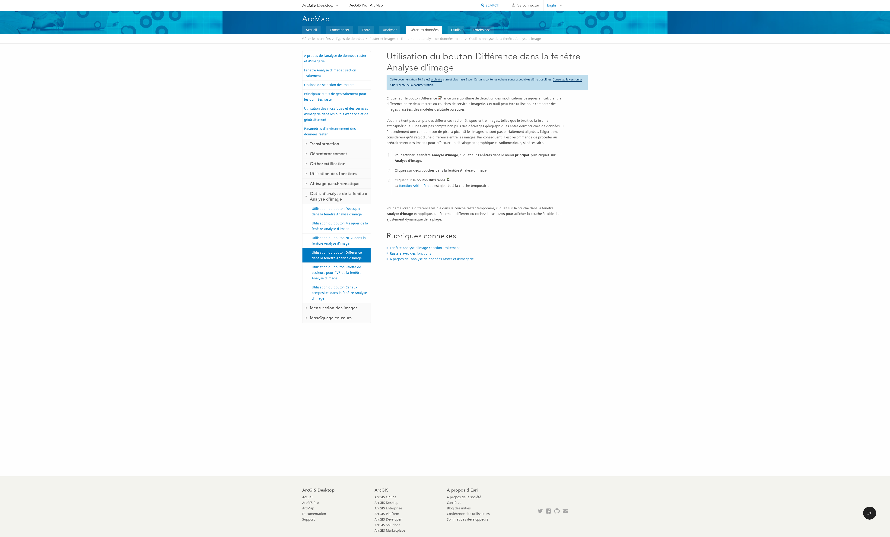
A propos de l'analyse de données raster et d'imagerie (335, 58)
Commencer (339, 29)
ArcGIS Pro (358, 5)
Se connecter (528, 5)
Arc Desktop (318, 5)
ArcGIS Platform (387, 513)
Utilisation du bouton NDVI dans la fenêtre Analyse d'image (339, 241)
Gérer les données (424, 29)
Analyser (390, 29)
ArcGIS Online (385, 497)
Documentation (314, 513)
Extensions (481, 29)
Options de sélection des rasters (329, 85)
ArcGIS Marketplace (390, 530)
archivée (436, 79)
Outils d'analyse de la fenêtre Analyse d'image (505, 38)
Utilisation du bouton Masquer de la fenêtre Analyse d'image (340, 226)
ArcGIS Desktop (386, 502)
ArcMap (376, 5)
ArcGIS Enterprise (388, 508)
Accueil (311, 29)
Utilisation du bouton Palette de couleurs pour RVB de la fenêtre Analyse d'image (336, 272)
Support (308, 519)
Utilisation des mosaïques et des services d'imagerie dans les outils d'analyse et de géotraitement (336, 114)
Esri (578, 5)
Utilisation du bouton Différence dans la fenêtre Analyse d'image (337, 255)
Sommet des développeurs (467, 519)
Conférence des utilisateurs (468, 513)
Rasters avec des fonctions (410, 253)
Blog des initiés (459, 508)
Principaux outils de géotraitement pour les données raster (335, 97)
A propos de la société (464, 497)
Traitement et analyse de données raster (432, 38)
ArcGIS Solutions (387, 525)
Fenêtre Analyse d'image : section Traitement (330, 73)
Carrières (454, 502)
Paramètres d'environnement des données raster (330, 131)
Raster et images (382, 38)
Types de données (350, 38)
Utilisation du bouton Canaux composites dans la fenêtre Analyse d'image (339, 292)
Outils (456, 29)
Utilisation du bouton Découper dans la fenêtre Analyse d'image (337, 211)
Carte (366, 29)
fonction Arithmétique (416, 185)
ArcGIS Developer (388, 519)
